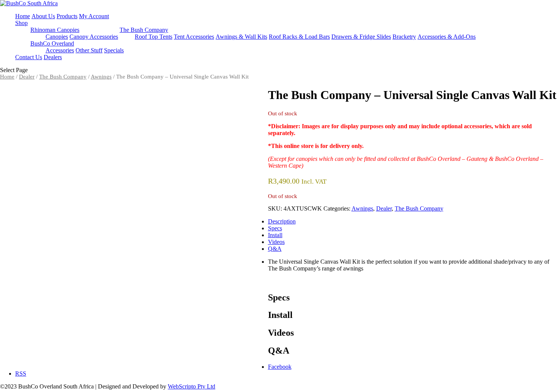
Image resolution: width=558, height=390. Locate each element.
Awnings (101, 77)
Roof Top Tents (153, 36)
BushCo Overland (52, 43)
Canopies (57, 36)
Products (67, 16)
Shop (21, 23)
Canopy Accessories (93, 36)
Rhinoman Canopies (54, 30)
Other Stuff (89, 50)
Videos (276, 242)
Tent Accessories (194, 36)
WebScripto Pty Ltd (191, 386)
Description (282, 221)
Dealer (27, 77)
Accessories (60, 50)
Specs (275, 228)
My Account (94, 16)
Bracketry (404, 36)
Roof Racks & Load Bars (299, 36)
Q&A (275, 248)
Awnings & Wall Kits (241, 36)
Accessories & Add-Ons (447, 36)
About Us (43, 16)
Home (22, 16)
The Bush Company (144, 30)
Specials (114, 50)
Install (275, 235)
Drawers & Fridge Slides (361, 36)
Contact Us (28, 57)
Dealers (53, 57)
